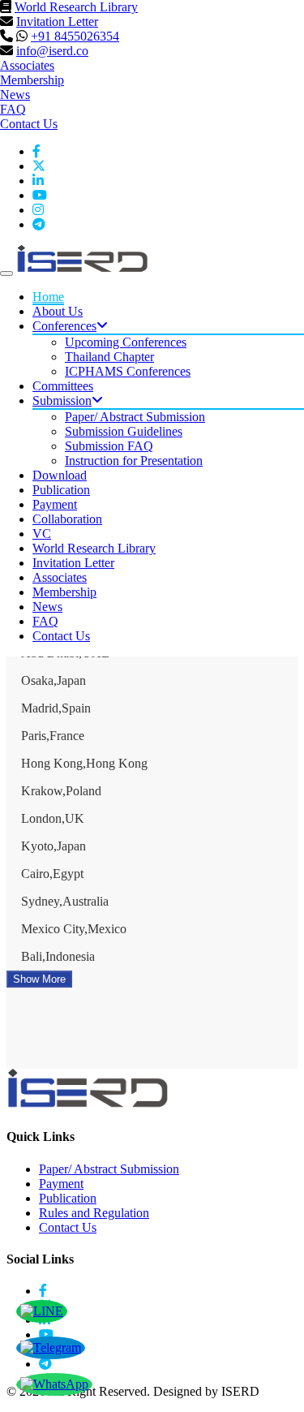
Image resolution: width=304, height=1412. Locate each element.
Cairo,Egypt (52, 873)
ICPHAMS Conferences (128, 371)
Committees (62, 386)
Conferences (64, 326)
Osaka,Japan (53, 680)
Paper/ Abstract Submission (135, 417)
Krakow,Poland (61, 791)
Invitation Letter (57, 21)
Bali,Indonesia (58, 956)
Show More (39, 979)
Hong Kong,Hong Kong (84, 763)
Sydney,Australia (65, 901)
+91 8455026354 (75, 36)
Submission (62, 400)
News (15, 94)
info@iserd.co (52, 51)
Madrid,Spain (56, 708)
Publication (61, 490)
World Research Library (76, 7)
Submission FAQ (109, 446)
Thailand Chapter (109, 357)
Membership (32, 80)
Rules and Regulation (94, 1213)
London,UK (52, 818)
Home (48, 296)
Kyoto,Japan (53, 846)
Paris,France (52, 736)
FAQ (13, 109)
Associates (27, 65)
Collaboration (67, 519)
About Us (57, 311)
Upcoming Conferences (125, 342)
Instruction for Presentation (134, 460)
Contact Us (29, 124)
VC (41, 533)
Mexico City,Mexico (73, 929)
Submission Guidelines (123, 431)
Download (59, 475)
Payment (54, 504)
